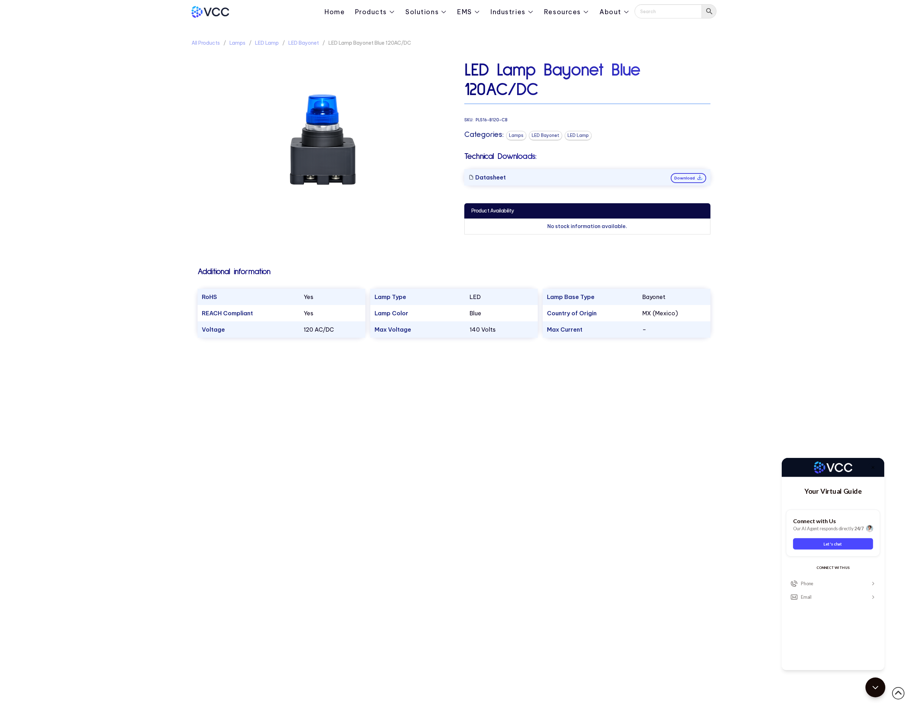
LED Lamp (267, 43)
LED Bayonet (303, 43)
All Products (206, 43)
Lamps (237, 43)
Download (685, 178)
